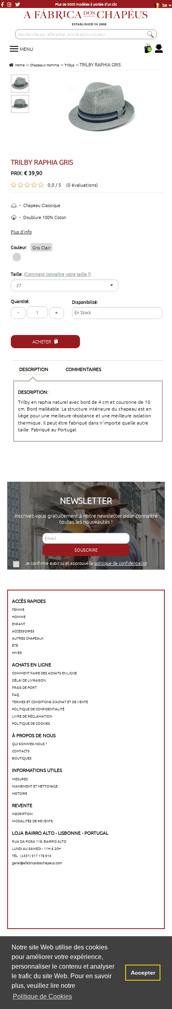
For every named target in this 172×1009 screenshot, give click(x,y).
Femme (18, 609)
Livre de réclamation (32, 716)
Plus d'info (21, 231)
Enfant (18, 623)
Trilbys (69, 65)
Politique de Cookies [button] (42, 996)
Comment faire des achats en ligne (44, 673)
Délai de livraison (29, 680)
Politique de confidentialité (38, 709)
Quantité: (20, 301)
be (164, 5)
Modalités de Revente (32, 821)
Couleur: (30, 247)
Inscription (22, 813)
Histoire (19, 793)
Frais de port (24, 687)
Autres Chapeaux (28, 638)
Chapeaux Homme (44, 65)
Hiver (17, 652)
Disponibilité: (85, 302)
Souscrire (86, 549)
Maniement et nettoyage (35, 786)
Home (19, 65)
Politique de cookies (31, 723)
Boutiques (22, 758)
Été (15, 645)
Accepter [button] (143, 972)
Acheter (41, 341)
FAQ (15, 694)
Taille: (51, 274)
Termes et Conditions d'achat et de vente (50, 701)
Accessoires (23, 631)
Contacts (21, 751)
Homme (19, 616)
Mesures (20, 779)
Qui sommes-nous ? (29, 743)
